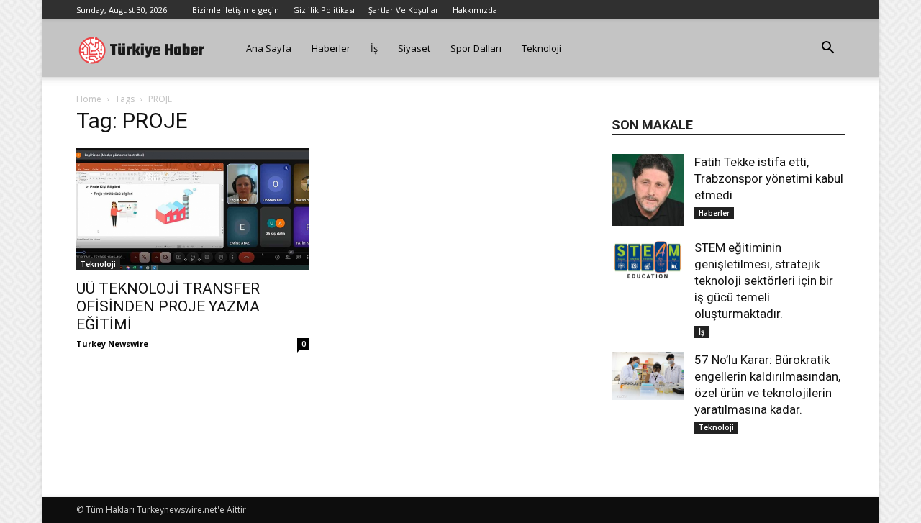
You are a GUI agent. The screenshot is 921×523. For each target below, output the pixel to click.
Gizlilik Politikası (324, 9)
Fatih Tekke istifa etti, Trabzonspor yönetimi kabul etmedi (768, 178)
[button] (827, 49)
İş (374, 48)
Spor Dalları (476, 48)
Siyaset (414, 48)
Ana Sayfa (268, 48)
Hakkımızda (475, 9)
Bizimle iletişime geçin (235, 9)
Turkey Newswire (112, 343)
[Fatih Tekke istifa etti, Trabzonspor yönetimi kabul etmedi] (648, 190)
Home (88, 99)
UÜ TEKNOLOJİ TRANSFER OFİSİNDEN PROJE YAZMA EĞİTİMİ (168, 306)
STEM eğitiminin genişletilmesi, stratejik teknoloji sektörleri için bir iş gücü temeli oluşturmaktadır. (763, 280)
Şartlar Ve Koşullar (403, 9)
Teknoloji (541, 48)
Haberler (331, 48)
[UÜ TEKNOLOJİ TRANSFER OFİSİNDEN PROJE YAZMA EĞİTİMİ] (192, 209)
